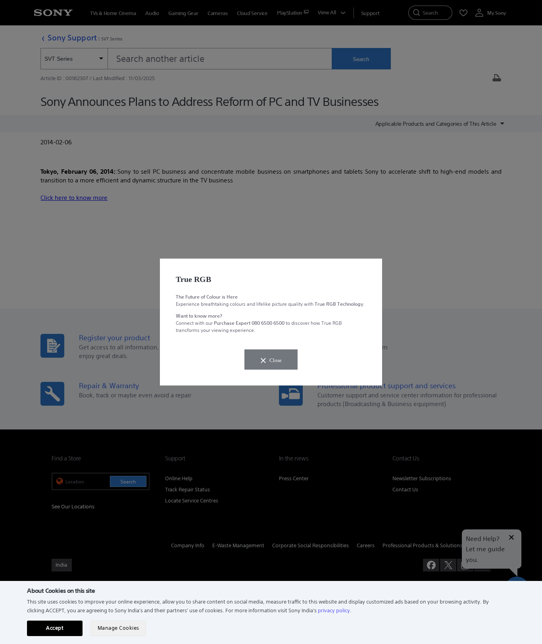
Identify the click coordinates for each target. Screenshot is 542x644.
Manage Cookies (118, 628)
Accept (54, 628)
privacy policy (334, 610)
